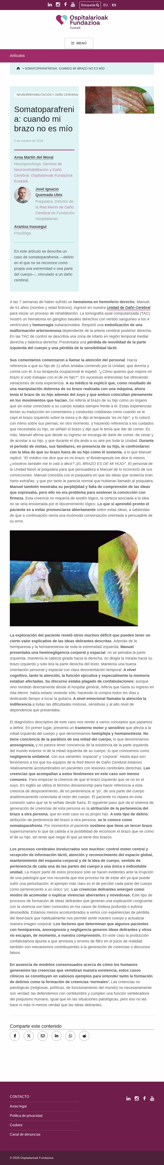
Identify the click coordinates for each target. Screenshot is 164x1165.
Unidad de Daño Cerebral (128, 307)
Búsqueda (88, 5)
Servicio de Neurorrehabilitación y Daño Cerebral (38, 170)
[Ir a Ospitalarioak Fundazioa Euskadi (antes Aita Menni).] (18, 68)
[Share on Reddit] (84, 1036)
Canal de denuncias (25, 1134)
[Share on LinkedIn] (56, 1036)
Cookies (16, 1125)
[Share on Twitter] (29, 1036)
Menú (81, 43)
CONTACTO (19, 1096)
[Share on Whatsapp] (70, 1036)
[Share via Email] (43, 1036)
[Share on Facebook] (15, 1036)
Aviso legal (18, 1106)
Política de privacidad (26, 1115)
